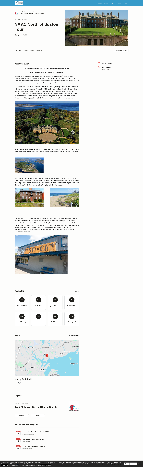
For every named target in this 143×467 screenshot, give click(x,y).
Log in (119, 3)
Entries (26, 50)
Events (106, 3)
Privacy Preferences (45, 465)
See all (77, 291)
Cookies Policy (110, 463)
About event (18, 50)
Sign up (113, 3)
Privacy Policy (4, 465)
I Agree (127, 463)
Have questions (122, 50)
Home (100, 3)
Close (139, 463)
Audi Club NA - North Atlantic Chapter (32, 13)
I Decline (133, 463)
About (37, 415)
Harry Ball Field (21, 35)
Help (126, 3)
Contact (21, 415)
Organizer (39, 50)
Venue (32, 50)
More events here (74, 335)
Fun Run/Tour (23, 12)
